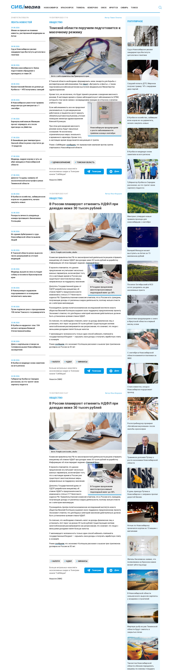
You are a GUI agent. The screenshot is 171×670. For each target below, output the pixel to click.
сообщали (59, 344)
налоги (56, 362)
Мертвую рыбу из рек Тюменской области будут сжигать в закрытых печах (142, 629)
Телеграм (96, 171)
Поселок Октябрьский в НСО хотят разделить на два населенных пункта (140, 287)
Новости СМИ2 (55, 180)
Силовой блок (92, 263)
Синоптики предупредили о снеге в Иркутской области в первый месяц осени (142, 321)
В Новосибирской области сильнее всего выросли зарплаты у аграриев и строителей (142, 596)
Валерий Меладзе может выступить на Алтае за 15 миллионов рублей (138, 253)
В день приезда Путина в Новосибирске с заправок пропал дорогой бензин (142, 494)
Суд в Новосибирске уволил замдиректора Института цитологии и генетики (140, 52)
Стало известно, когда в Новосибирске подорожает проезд (139, 389)
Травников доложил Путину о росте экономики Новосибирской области (142, 460)
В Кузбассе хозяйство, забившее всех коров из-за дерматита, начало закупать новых (142, 120)
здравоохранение (61, 162)
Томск (134, 8)
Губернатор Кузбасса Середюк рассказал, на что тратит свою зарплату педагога (141, 185)
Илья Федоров (116, 194)
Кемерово (92, 8)
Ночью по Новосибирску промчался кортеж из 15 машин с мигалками (142, 528)
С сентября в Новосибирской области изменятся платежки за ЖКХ (141, 355)
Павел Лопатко (116, 18)
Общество (55, 22)
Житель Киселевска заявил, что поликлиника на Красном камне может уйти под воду (141, 562)
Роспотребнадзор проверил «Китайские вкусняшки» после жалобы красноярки (141, 426)
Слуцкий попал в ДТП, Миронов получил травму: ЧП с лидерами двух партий (141, 86)
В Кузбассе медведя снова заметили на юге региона (139, 153)
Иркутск (113, 8)
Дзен (116, 171)
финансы (82, 362)
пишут (85, 84)
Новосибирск (51, 8)
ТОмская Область (85, 162)
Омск (103, 8)
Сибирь (124, 8)
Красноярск (67, 8)
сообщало (71, 145)
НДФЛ (69, 362)
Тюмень (80, 8)
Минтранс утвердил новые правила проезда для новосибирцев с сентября (139, 219)
